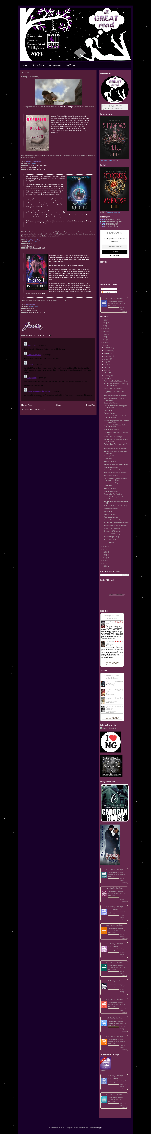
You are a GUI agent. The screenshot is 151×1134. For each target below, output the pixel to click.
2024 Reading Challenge (114, 888)
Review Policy (38, 65)
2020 (104, 337)
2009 (104, 566)
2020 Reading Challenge (114, 962)
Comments (106, 292)
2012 (104, 558)
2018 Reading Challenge (114, 999)
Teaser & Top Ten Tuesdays (113, 388)
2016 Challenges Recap (111, 537)
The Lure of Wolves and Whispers (109, 708)
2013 (104, 555)
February (107, 376)
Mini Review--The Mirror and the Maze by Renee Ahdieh (116, 416)
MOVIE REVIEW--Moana (112, 528)
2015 (104, 549)
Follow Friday (108, 410)
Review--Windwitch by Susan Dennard (116, 464)
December (107, 348)
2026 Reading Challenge (114, 298)
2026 (104, 320)
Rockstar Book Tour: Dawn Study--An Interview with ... (116, 445)
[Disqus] (58, 369)
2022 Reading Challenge (114, 925)
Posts (105, 289)
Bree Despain (110, 625)
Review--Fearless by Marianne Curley (116, 381)
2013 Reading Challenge (114, 1094)
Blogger (99, 1127)
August (106, 359)
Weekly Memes (55, 65)
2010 (104, 563)
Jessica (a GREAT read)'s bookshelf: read (112, 617)
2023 (104, 328)
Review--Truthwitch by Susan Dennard (116, 483)
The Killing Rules (109, 622)
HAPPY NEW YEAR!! (111, 542)
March (106, 373)
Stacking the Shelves (111, 403)
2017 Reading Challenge (114, 1018)
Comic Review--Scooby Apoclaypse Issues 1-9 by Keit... (115, 479)
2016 (104, 546)
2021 (104, 334)
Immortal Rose (108, 699)
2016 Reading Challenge (114, 1036)
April (106, 370)
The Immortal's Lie (110, 682)
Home (25, 65)
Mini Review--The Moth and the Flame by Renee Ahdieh (116, 426)
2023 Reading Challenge (114, 906)
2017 (104, 345)
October (107, 353)
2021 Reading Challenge (114, 943)
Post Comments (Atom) (37, 409)
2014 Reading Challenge (114, 1075)
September (108, 356)
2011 (104, 560)
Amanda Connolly (111, 711)
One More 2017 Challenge (112, 531)
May (106, 367)
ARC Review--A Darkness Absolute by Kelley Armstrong (116, 384)
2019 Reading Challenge (114, 980)
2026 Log (70, 65)
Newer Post (26, 405)
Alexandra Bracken (112, 701)
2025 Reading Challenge (114, 869)
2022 (104, 331)
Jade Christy (110, 684)
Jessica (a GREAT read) (114, 301)
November (107, 350)
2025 (104, 323)
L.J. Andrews (110, 693)
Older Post (90, 405)
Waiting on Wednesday (111, 429)
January (107, 378)
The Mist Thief (108, 690)
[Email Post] (49, 335)
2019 (104, 340)
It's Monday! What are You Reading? (115, 396)
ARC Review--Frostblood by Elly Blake (116, 523)
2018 (104, 342)
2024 (104, 326)
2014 (104, 552)
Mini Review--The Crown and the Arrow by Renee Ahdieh (116, 421)
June (106, 364)
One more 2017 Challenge (112, 534)
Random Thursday (110, 413)
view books (124, 311)
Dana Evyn (110, 644)
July (106, 362)
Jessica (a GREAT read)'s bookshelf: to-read (112, 676)
